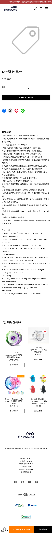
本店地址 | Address (26, 461)
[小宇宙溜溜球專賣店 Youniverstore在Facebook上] (15, 483)
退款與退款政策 (26, 472)
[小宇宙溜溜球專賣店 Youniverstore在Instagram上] (22, 483)
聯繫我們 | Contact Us (26, 464)
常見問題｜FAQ (26, 466)
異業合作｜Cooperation (26, 469)
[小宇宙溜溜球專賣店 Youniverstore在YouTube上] (29, 483)
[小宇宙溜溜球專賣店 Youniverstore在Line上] (36, 483)
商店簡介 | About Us (26, 458)
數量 (3, 87)
